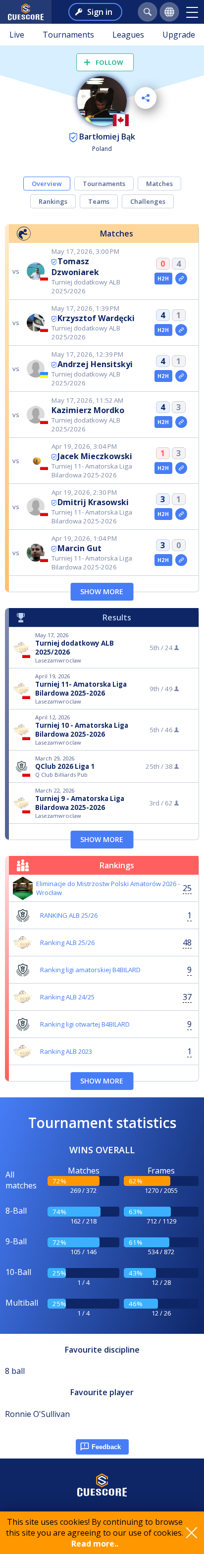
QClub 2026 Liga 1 (65, 766)
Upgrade (178, 34)
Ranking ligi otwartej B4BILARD (85, 1024)
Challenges (147, 201)
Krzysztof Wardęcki (96, 318)
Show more (101, 591)
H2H (163, 278)
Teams (98, 201)
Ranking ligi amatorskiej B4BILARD (90, 969)
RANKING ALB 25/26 (69, 915)
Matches (159, 183)
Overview (47, 183)
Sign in (99, 11)
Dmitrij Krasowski (93, 502)
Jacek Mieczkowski (94, 456)
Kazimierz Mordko (87, 410)
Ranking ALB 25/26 (67, 942)
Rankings (53, 201)
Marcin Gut (79, 548)
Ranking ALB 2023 (66, 1051)
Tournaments (68, 34)
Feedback (106, 1447)
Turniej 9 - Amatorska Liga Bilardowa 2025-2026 (79, 803)
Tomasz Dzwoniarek (75, 267)
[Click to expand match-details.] (181, 278)
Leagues (128, 34)
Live (16, 34)
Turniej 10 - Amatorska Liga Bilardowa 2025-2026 (81, 730)
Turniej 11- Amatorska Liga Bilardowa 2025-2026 (81, 689)
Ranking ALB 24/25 (67, 996)
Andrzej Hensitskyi (95, 364)
